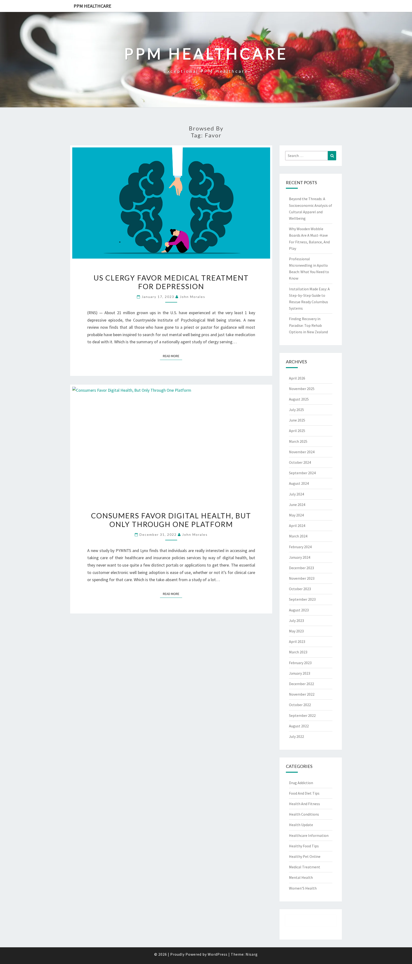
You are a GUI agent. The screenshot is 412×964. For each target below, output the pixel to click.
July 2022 (296, 736)
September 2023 (302, 599)
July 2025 (296, 409)
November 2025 (301, 388)
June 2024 (297, 504)
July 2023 (296, 620)
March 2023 (298, 652)
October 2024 (300, 462)
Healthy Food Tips (304, 846)
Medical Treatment (304, 867)
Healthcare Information (309, 835)
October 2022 (300, 704)
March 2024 (298, 536)
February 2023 (300, 662)
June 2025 (297, 420)
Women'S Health (303, 888)
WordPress (217, 954)
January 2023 (299, 673)
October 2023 (300, 588)
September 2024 (302, 472)
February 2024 (300, 546)
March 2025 (298, 441)
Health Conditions (304, 814)
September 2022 (302, 715)
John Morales (192, 297)
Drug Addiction (301, 782)
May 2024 (296, 515)
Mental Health (301, 877)
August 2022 (299, 726)
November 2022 (301, 694)
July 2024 (296, 494)
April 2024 (297, 525)
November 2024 (301, 451)
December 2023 (301, 567)
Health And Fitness (304, 803)
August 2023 (299, 610)
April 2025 (297, 430)
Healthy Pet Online (304, 856)
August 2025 (299, 399)
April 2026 (297, 378)
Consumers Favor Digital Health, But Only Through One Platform (171, 519)
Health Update (301, 824)
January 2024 (299, 557)
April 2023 (297, 641)
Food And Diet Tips (304, 793)
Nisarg (252, 954)
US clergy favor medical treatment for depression (171, 282)
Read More (172, 356)
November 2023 (301, 578)
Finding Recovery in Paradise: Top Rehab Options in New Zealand (308, 325)
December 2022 (301, 683)
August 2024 (299, 483)
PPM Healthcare (92, 6)
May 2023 (296, 631)
